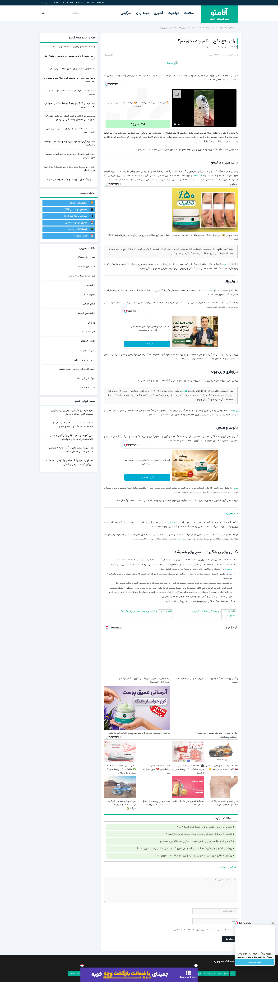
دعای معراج (89, 285)
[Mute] (179, 124)
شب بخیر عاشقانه (86, 266)
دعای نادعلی (89, 303)
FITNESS (197, 175)
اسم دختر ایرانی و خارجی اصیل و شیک (77, 369)
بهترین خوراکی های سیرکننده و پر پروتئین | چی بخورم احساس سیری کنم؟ (193, 855)
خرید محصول (147, 343)
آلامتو (215, 28)
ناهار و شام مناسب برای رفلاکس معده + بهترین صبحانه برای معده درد (195, 841)
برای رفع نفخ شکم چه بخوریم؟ (207, 41)
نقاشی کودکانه (88, 341)
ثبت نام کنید (254, 962)
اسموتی (171, 522)
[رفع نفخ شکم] (171, 63)
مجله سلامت (204, 28)
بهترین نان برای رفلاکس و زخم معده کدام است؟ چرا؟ (204, 827)
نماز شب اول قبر (87, 350)
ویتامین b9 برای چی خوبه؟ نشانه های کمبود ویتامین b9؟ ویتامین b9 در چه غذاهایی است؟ (184, 848)
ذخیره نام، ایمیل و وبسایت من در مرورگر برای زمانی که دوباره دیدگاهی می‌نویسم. (200, 929)
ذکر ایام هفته (88, 331)
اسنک (179, 538)
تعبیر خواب (68, 2)
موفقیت (173, 13)
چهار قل (91, 322)
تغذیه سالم (192, 28)
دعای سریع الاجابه (86, 313)
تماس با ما (46, 2)
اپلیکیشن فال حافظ (86, 378)
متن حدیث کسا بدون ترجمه (81, 275)
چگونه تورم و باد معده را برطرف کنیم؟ (139, 611)
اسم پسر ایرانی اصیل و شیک (81, 359)
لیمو (226, 264)
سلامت (189, 13)
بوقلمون (228, 568)
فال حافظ (100, 2)
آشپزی (158, 13)
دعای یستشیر (88, 294)
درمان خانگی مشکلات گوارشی (206, 611)
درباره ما (57, 2)
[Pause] (175, 124)
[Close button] (196, 965)
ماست (231, 513)
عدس (235, 488)
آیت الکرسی (74, 973)
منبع (210, 55)
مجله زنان (142, 13)
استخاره (90, 2)
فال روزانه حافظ (88, 387)
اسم (232, 973)
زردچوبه (234, 410)
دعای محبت (209, 973)
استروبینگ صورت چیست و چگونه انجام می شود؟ (71, 179)
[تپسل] (106, 84)
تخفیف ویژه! (138, 124)
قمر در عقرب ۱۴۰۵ (86, 257)
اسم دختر (80, 2)
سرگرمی (126, 13)
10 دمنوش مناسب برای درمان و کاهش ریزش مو (72, 68)
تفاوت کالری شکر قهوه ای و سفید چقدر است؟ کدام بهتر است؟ (199, 834)
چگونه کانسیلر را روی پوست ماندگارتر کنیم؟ (74, 46)
